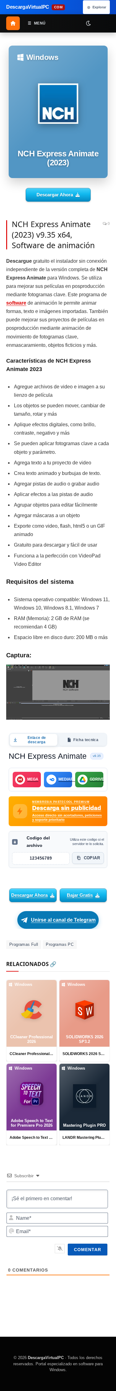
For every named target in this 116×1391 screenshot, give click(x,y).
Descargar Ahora (55, 194)
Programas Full (23, 944)
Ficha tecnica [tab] (85, 740)
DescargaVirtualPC (46, 1357)
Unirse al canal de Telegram (63, 920)
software (16, 303)
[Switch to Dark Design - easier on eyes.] (88, 22)
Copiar (92, 858)
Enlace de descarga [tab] (37, 740)
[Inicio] (13, 23)
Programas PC (60, 944)
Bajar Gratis (80, 895)
